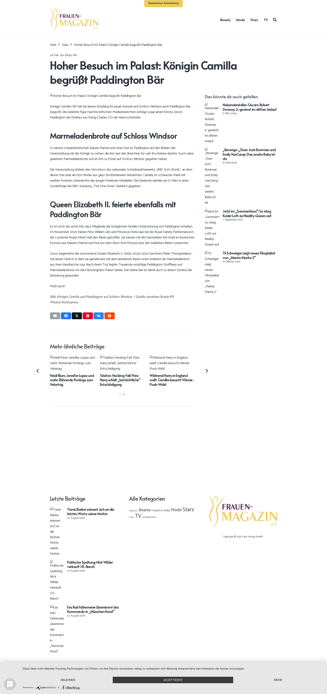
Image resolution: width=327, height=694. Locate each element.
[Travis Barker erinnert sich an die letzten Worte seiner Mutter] (57, 510)
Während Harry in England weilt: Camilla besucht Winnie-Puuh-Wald (172, 380)
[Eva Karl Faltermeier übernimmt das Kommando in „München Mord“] (57, 607)
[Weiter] (207, 371)
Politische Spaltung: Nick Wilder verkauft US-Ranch (90, 564)
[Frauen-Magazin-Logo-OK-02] (74, 19)
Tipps (131, 517)
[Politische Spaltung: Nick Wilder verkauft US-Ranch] (57, 562)
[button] (275, 19)
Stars (188, 509)
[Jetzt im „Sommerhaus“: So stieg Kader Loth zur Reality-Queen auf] (212, 211)
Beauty (145, 510)
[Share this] (66, 315)
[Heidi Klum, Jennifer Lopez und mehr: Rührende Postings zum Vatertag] (72, 358)
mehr (278, 680)
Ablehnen (67, 680)
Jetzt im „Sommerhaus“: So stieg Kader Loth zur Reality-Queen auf (247, 213)
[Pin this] (88, 315)
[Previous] (38, 371)
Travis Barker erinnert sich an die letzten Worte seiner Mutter (90, 511)
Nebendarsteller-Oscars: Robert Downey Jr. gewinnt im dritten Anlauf (249, 106)
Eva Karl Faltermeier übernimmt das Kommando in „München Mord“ (93, 609)
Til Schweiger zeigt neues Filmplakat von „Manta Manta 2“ (249, 255)
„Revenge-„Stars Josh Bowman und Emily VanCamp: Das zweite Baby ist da (249, 154)
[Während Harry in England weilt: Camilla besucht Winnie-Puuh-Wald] (172, 358)
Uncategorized (149, 517)
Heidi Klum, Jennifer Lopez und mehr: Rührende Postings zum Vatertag (72, 380)
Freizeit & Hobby (160, 510)
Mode (176, 510)
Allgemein (133, 510)
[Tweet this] (77, 315)
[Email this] (55, 315)
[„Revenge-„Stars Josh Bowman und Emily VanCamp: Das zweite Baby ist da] (212, 150)
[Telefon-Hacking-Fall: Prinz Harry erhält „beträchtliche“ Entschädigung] (122, 358)
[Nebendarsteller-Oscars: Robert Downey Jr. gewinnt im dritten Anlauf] (212, 105)
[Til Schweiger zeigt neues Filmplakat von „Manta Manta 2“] (212, 253)
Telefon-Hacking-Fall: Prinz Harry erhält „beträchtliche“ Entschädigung (120, 380)
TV (138, 516)
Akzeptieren (172, 680)
